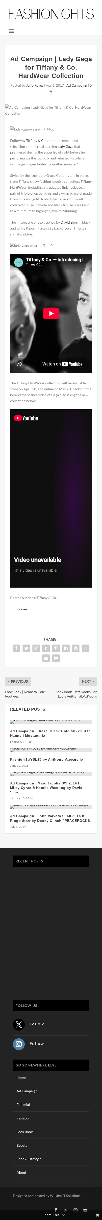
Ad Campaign (76, 85)
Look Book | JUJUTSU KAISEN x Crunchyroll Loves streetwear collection (48, 899)
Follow (37, 1023)
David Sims (69, 222)
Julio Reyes (34, 85)
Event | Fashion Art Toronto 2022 (43, 873)
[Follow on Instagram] (19, 1044)
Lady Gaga (65, 146)
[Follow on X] (19, 1025)
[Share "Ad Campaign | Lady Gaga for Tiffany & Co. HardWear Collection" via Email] (46, 658)
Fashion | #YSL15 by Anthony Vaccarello (46, 759)
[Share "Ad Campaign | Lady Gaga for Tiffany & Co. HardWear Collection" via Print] (56, 658)
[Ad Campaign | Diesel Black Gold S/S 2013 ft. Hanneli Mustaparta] (51, 722)
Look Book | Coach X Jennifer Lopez (46, 952)
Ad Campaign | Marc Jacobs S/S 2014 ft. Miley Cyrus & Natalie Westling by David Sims (46, 787)
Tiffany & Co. (36, 140)
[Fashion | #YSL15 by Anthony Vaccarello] (51, 750)
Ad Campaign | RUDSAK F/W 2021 (45, 975)
